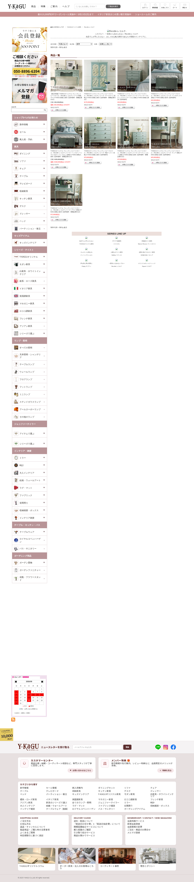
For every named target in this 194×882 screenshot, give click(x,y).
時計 (152, 802)
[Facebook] (173, 747)
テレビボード (52, 791)
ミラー (127, 802)
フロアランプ (26, 379)
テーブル (24, 791)
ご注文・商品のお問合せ (139, 829)
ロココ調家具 (130, 799)
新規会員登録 (133, 823)
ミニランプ (25, 394)
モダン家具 (129, 794)
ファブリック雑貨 (106, 805)
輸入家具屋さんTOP (58, 27)
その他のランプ (27, 416)
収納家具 (76, 791)
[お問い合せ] (29, 77)
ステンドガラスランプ (30, 401)
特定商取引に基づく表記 (31, 835)
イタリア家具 (52, 799)
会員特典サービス (135, 821)
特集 (43, 6)
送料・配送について (83, 821)
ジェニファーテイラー (108, 802)
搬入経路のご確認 (82, 829)
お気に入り (165, 7)
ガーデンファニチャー (30, 570)
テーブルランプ (27, 364)
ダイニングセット (106, 788)
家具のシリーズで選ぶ (56, 802)
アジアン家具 (26, 326)
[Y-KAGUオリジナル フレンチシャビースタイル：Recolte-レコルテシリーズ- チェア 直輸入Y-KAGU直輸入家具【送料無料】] (167, 133)
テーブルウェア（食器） (57, 809)
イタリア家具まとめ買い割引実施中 (114, 14)
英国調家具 (77, 799)
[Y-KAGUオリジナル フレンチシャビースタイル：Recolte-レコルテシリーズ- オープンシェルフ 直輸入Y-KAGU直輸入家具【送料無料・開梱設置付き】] (133, 133)
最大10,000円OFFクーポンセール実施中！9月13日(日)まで (66, 14)
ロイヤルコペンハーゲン (30, 540)
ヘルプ (66, 6)
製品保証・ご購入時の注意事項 (35, 829)
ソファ (127, 788)
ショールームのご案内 (145, 14)
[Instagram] (166, 747)
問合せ (185, 7)
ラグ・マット (78, 805)
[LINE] (158, 747)
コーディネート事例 (109, 866)
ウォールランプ (27, 371)
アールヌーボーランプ (30, 409)
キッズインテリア (80, 794)
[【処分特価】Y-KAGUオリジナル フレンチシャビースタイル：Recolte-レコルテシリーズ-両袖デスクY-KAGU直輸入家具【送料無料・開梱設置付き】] (66, 76)
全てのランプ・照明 (81, 802)
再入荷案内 (77, 788)
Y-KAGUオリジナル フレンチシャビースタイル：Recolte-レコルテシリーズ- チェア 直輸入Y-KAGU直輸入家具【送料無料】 (166, 152)
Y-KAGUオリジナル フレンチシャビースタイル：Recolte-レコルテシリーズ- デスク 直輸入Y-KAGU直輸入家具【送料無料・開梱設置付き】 (66, 210)
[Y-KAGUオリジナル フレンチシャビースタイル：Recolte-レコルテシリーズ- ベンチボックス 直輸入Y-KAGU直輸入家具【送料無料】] (167, 76)
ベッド (23, 794)
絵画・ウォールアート (56, 805)
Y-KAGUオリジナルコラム (32, 866)
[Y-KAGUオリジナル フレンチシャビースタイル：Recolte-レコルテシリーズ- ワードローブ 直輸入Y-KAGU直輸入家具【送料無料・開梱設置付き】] (100, 76)
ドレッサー (25, 213)
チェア (153, 788)
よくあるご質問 (27, 832)
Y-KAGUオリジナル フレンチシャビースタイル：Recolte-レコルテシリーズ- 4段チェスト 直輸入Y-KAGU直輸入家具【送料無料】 (99, 152)
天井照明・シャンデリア (30, 356)
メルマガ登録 (133, 832)
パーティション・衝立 (30, 228)
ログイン (145, 7)
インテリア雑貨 (27, 809)
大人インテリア (27, 805)
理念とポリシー (147, 866)
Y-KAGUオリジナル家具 (74, 27)
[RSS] (13, 720)
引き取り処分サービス (84, 832)
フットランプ (26, 386)
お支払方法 (25, 823)
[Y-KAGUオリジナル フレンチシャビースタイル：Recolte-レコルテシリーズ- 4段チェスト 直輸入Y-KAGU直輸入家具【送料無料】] (100, 133)
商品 (33, 6)
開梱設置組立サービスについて (88, 826)
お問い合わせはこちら (82, 770)
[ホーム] (28, 747)
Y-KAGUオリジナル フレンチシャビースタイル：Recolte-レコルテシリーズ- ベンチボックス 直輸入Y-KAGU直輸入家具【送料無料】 (166, 95)
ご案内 (54, 6)
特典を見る (167, 770)
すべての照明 (26, 347)
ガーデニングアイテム (134, 809)
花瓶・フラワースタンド (30, 578)
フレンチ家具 (156, 799)
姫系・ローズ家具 (28, 281)
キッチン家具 (104, 791)
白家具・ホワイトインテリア (162, 795)
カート (175, 7)
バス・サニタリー (28, 548)
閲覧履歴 (155, 7)
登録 (127, 747)
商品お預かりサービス (84, 835)
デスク (23, 206)
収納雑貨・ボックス (159, 805)
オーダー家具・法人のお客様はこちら (77, 867)
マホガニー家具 (105, 799)
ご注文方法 (25, 821)
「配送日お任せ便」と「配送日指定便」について (97, 823)
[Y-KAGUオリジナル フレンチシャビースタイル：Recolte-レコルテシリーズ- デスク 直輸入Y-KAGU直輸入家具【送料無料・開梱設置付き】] (66, 190)
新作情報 (24, 788)
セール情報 (51, 788)
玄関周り (128, 805)
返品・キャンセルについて (32, 826)
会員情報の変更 (134, 826)
